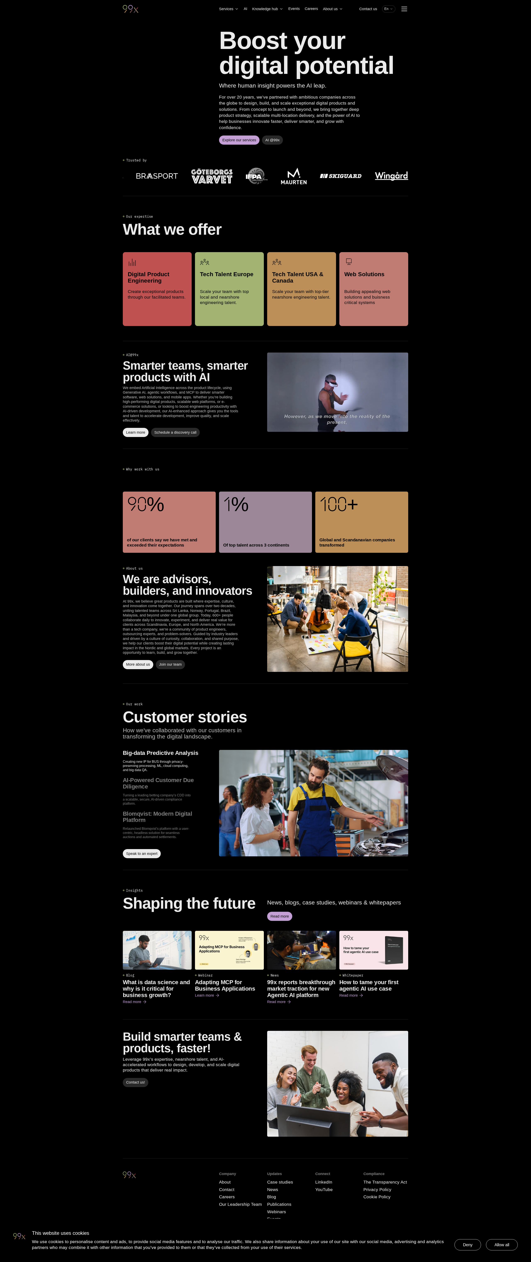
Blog (271, 1196)
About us (330, 9)
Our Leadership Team (240, 1204)
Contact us (368, 9)
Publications (279, 1204)
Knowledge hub (265, 9)
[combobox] (388, 9)
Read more (135, 1002)
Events (294, 9)
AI (245, 9)
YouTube (324, 1189)
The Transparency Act (385, 1182)
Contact (226, 1189)
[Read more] (337, 619)
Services (226, 9)
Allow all (501, 1244)
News (272, 1189)
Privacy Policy (377, 1189)
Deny (468, 1244)
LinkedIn (323, 1182)
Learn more (207, 995)
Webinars (276, 1211)
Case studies (280, 1182)
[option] (169, 761)
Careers (311, 9)
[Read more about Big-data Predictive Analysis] (313, 804)
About (225, 1182)
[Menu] (404, 9)
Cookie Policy (377, 1196)
